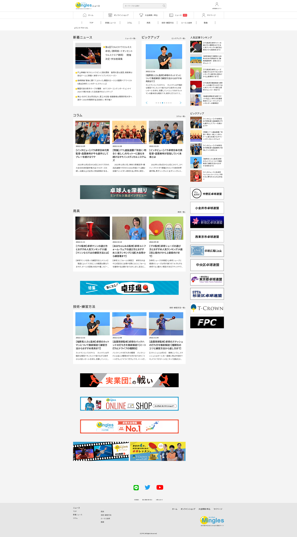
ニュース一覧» (130, 38)
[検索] (164, 5)
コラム (129, 23)
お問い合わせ (159, 499)
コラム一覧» (181, 116)
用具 (148, 23)
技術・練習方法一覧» (177, 308)
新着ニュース (110, 23)
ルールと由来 (186, 23)
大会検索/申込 (204, 509)
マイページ (218, 509)
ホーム (174, 509)
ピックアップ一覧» (179, 38)
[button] (146, 102)
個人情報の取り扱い (147, 499)
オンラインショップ (188, 509)
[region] (148, 22)
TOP (91, 22)
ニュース (76, 508)
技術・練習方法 (168, 23)
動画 (206, 23)
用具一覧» (182, 212)
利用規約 (136, 499)
